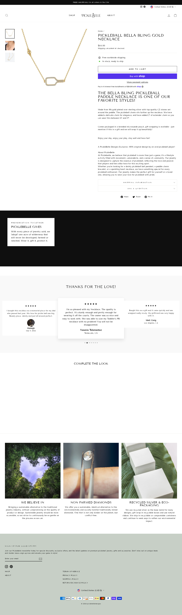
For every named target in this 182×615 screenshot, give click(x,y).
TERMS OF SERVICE (71, 572)
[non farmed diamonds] (91, 471)
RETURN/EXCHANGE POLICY (75, 583)
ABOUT (111, 15)
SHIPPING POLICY (70, 579)
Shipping (101, 48)
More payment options (137, 82)
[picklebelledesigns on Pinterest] (11, 566)
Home (100, 31)
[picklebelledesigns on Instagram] (6, 566)
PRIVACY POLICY (70, 575)
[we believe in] (33, 471)
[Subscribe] (40, 558)
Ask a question (137, 188)
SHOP (72, 15)
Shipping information (137, 182)
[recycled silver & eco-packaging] (149, 471)
